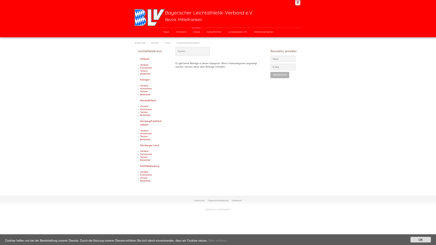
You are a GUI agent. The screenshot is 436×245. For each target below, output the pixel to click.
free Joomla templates (218, 209)
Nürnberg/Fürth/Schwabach (151, 123)
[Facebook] (297, 2)
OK (421, 240)
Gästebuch (237, 200)
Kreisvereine (146, 68)
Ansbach (145, 59)
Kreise (196, 31)
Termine (144, 71)
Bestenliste (145, 74)
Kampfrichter (214, 31)
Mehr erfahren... (218, 240)
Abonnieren (279, 75)
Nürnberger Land (149, 145)
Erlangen (145, 79)
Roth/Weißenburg (149, 166)
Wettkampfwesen (263, 31)
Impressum (199, 200)
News (166, 31)
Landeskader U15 (237, 31)
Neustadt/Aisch (148, 100)
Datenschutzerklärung (218, 200)
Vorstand (181, 31)
